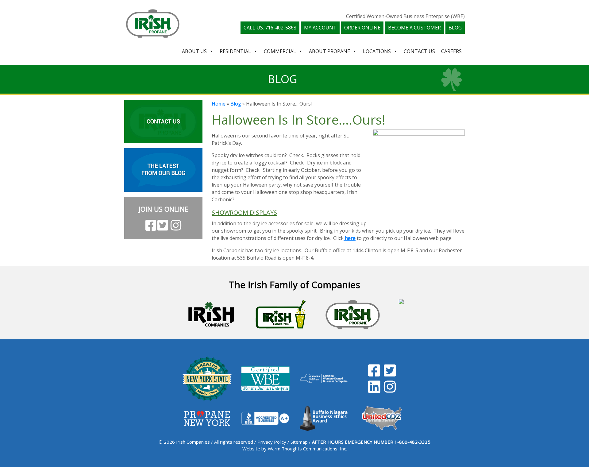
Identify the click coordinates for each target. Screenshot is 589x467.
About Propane (329, 51)
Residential (235, 51)
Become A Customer (414, 27)
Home (218, 103)
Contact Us (419, 51)
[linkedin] (374, 390)
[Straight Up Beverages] (401, 314)
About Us (194, 51)
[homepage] (152, 22)
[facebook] (374, 374)
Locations (377, 51)
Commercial (280, 51)
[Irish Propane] (353, 314)
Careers (451, 51)
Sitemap (299, 442)
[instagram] (390, 390)
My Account (320, 27)
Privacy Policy (271, 442)
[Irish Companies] (211, 314)
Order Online (362, 27)
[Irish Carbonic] (281, 314)
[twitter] (390, 374)
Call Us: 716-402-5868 (270, 27)
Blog (455, 27)
